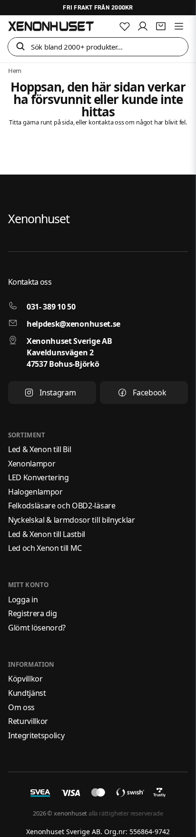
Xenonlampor (31, 463)
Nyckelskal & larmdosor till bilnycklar (71, 520)
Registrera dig (32, 613)
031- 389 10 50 (51, 306)
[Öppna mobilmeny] (179, 26)
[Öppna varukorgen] (161, 26)
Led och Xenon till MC (45, 548)
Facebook (149, 392)
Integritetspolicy (36, 735)
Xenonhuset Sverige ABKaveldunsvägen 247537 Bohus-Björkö (69, 352)
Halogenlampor (35, 491)
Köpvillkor (25, 678)
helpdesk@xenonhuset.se (73, 324)
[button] (20, 46)
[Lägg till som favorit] (125, 26)
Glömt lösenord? (37, 627)
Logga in (23, 599)
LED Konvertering (38, 477)
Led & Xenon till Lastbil (46, 534)
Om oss (21, 707)
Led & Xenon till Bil (39, 449)
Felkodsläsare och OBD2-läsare (62, 505)
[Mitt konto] (143, 26)
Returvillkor (28, 721)
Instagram (57, 392)
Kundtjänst (27, 693)
